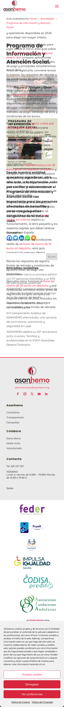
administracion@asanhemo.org (32, 387)
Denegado (32, 684)
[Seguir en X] (32, 394)
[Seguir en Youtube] (39, 394)
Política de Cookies (20, 702)
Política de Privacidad (42, 702)
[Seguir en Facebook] (18, 394)
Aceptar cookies (32, 674)
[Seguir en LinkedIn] (46, 394)
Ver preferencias (32, 694)
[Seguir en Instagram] (25, 394)
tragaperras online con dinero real (33, 94)
